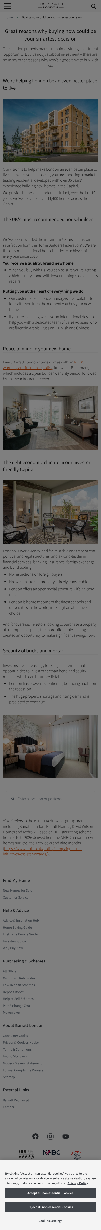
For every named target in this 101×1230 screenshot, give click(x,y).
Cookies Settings (50, 1221)
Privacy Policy (78, 1183)
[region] (50, 1195)
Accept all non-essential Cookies (50, 1193)
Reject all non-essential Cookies (50, 1207)
